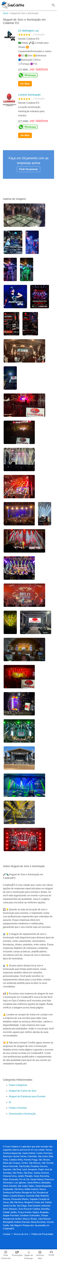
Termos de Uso (21, 1234)
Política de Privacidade (42, 1234)
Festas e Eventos (18, 1108)
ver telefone (39, 69)
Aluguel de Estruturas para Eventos (27, 1096)
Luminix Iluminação (29, 94)
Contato (6, 1234)
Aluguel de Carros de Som (22, 1091)
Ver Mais (25, 83)
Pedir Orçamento (28, 169)
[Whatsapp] (35, 75)
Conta (51, 1255)
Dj (10, 1102)
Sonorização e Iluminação (22, 1113)
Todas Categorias (18, 1085)
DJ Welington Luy (28, 30)
